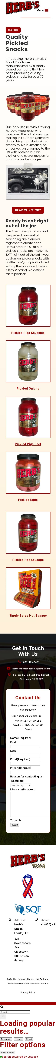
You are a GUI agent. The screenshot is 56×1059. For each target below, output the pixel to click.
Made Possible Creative (35, 983)
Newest (18, 1039)
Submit (14, 825)
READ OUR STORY (28, 210)
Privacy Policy (27, 992)
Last (13, 750)
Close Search (7, 1052)
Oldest (29, 1039)
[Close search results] (3, 1016)
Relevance (6, 1039)
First (13, 742)
